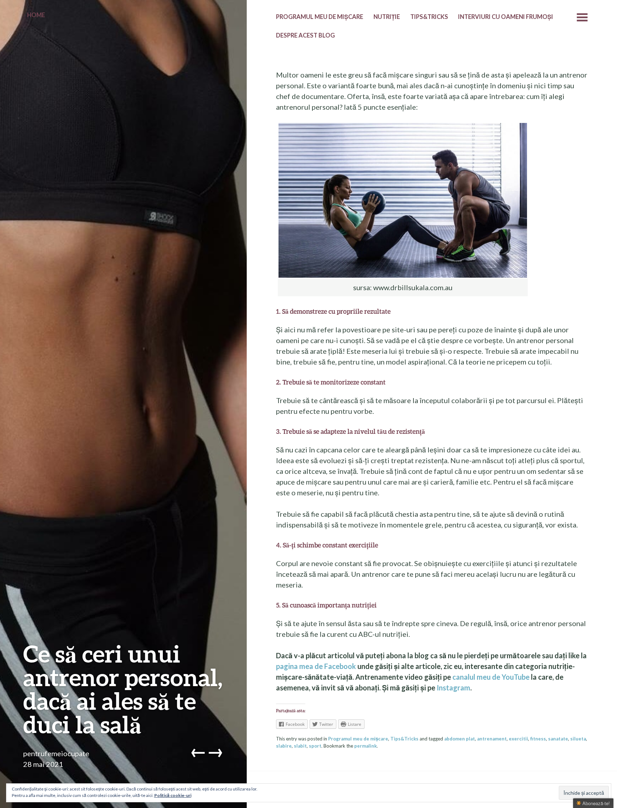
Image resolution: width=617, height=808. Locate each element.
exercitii (518, 739)
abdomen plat (459, 739)
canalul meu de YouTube (491, 677)
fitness (538, 739)
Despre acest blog (305, 35)
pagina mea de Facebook (316, 666)
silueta (578, 739)
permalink (365, 746)
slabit (300, 746)
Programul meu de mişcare (319, 16)
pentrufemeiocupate (56, 753)
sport (315, 746)
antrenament (492, 739)
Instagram (453, 687)
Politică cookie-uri (172, 795)
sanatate (558, 739)
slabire (284, 746)
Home (36, 15)
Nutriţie (386, 16)
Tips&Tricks (429, 16)
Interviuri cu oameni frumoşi (505, 16)
